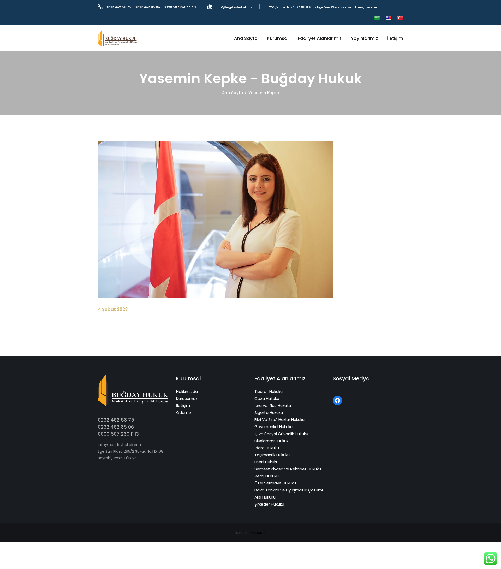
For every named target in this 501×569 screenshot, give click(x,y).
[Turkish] (400, 18)
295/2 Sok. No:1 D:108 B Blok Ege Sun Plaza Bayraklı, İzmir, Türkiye (323, 7)
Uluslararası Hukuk (271, 440)
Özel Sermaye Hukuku (275, 483)
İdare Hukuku (266, 448)
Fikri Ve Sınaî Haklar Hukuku (279, 419)
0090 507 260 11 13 (180, 7)
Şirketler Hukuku (269, 504)
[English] (388, 18)
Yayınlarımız (364, 38)
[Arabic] (377, 18)
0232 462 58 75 (118, 7)
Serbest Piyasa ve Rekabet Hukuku (287, 469)
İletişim (395, 38)
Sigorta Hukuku (268, 412)
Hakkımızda (187, 391)
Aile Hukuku (265, 497)
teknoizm (258, 532)
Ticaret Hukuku (268, 391)
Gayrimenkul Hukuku (273, 426)
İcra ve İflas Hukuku (272, 405)
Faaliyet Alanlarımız (320, 38)
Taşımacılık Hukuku (272, 455)
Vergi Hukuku (266, 476)
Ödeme (183, 412)
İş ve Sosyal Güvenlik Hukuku (281, 433)
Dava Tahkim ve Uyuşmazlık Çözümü (289, 490)
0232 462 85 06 (147, 7)
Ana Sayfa (246, 38)
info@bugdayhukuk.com (234, 7)
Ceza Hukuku (266, 398)
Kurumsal (277, 38)
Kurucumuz (187, 398)
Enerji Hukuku (266, 462)
